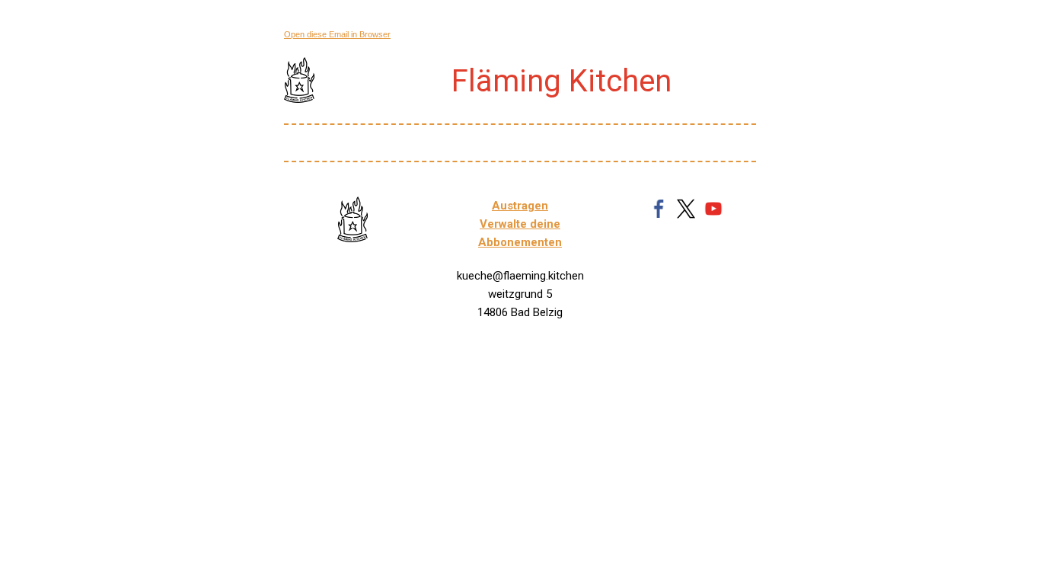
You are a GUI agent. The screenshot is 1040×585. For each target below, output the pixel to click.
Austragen (520, 206)
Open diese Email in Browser (337, 34)
